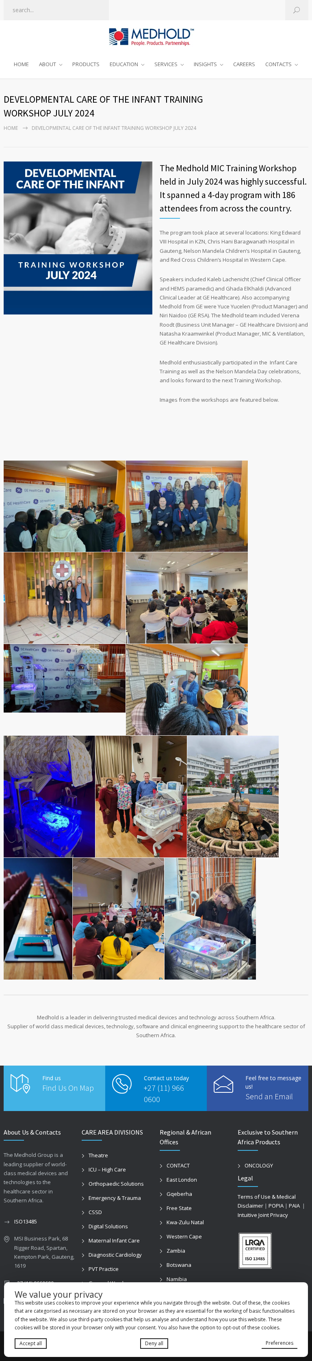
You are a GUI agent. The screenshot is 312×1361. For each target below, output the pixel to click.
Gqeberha (179, 1193)
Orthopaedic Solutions (116, 1183)
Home (11, 128)
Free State (179, 1208)
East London (182, 1179)
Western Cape (184, 1236)
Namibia (177, 1279)
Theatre (98, 1155)
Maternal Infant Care (114, 1240)
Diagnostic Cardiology (115, 1254)
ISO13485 (25, 1221)
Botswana (179, 1264)
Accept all (31, 1343)
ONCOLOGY (259, 1165)
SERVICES (166, 64)
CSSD (95, 1212)
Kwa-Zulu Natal (185, 1222)
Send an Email (269, 1096)
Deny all (154, 1343)
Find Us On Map (68, 1088)
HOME (21, 64)
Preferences (279, 1342)
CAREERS (244, 64)
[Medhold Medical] (156, 37)
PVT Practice (104, 1269)
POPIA (276, 1205)
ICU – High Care (107, 1169)
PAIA (294, 1205)
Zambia (176, 1250)
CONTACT (178, 1165)
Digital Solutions (108, 1226)
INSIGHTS (205, 64)
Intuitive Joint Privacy (263, 1215)
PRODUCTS (86, 64)
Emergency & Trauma (115, 1198)
